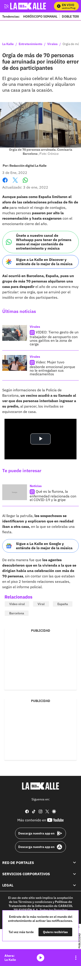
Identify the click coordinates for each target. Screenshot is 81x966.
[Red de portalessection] (74, 863)
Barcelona (16, 613)
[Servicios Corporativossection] (74, 874)
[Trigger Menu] (6, 6)
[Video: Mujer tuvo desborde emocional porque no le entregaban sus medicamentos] (14, 363)
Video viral (17, 604)
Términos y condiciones (35, 902)
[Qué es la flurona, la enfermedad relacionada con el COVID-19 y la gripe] (14, 492)
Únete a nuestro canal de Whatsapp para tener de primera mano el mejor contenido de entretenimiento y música (43, 242)
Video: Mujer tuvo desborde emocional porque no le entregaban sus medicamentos (52, 368)
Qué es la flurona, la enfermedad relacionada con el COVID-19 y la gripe (53, 495)
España (62, 604)
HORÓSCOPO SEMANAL (40, 16)
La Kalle (8, 44)
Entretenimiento (30, 44)
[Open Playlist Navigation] (75, 957)
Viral (41, 604)
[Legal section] (74, 885)
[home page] (40, 786)
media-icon (40, 957)
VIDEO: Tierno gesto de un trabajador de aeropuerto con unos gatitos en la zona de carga (54, 338)
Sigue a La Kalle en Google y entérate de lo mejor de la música (44, 545)
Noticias (36, 486)
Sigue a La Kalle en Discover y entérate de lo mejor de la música (44, 261)
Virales (52, 44)
